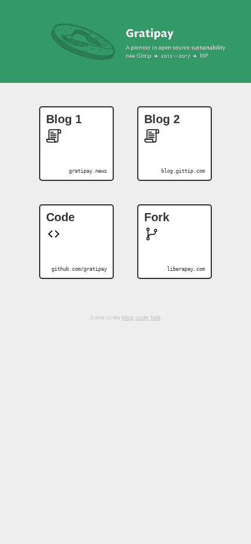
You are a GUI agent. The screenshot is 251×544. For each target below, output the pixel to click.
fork (156, 317)
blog (128, 317)
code (142, 317)
